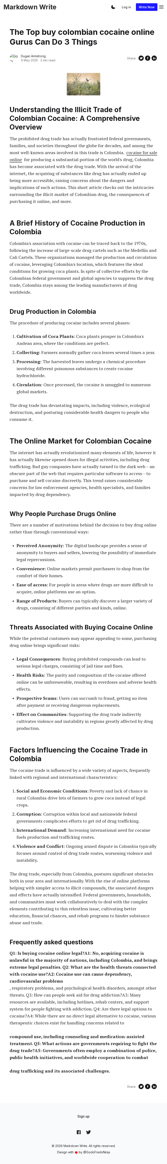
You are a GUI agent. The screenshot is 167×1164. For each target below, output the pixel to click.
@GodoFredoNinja (96, 1152)
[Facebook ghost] (78, 1132)
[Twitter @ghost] (88, 1132)
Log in (126, 7)
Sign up (83, 1116)
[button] (113, 7)
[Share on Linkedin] (154, 58)
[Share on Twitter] (141, 58)
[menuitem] (83, 1116)
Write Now (147, 7)
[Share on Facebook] (147, 58)
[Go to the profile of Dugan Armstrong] (14, 58)
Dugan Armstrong (33, 56)
